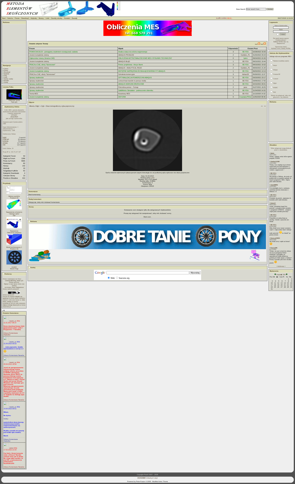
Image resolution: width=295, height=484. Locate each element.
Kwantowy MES (124, 94)
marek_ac (12, 321)
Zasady (74, 18)
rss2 (262, 44)
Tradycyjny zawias (14, 100)
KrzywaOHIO (275, 238)
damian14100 (275, 161)
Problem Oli (14, 198)
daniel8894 (274, 185)
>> (265, 106)
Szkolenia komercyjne (126, 74)
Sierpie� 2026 (281, 274)
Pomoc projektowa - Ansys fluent (130, 65)
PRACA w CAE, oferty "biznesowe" (42, 65)
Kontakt (67, 18)
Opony (6, 284)
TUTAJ (6, 419)
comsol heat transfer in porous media (132, 81)
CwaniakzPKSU (245, 97)
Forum (17, 18)
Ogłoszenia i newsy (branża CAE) (42, 58)
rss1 (256, 44)
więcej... (225, 18)
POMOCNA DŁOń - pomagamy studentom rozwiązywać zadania (53, 52)
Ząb (14, 215)
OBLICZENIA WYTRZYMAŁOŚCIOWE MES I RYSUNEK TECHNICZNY (145, 58)
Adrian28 (245, 74)
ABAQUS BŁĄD (124, 61)
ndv (4, 145)
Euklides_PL (245, 55)
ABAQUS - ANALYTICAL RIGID (130, 68)
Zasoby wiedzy (56, 18)
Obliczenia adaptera (14, 232)
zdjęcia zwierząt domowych (11, 305)
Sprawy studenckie (36, 77)
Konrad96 (274, 248)
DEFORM (122, 97)
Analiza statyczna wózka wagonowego (132, 52)
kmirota (5, 141)
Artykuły (34, 18)
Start (4, 18)
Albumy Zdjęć (34, 106)
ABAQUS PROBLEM (126, 55)
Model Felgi (14, 269)
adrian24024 (14, 117)
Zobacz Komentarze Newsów (14, 355)
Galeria (10, 18)
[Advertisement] (14, 43)
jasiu (245, 87)
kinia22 (273, 203)
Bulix (272, 153)
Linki (47, 18)
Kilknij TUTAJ (278, 42)
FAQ (5, 75)
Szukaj (6, 82)
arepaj (5, 143)
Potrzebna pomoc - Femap (128, 87)
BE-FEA (245, 52)
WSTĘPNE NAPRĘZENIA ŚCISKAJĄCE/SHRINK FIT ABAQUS (141, 71)
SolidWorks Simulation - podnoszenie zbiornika (135, 90)
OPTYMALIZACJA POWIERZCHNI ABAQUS (135, 77)
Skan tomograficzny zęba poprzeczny (60, 106)
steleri (11, 448)
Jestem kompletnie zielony (39, 55)
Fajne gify (14, 102)
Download (25, 18)
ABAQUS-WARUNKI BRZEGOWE (131, 84)
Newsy (41, 18)
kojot (4, 137)
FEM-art (6, 139)
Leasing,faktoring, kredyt (13, 280)
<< (262, 106)
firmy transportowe (18, 287)
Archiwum (281, 266)
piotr (152, 178)
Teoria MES (33, 94)
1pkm (245, 58)
